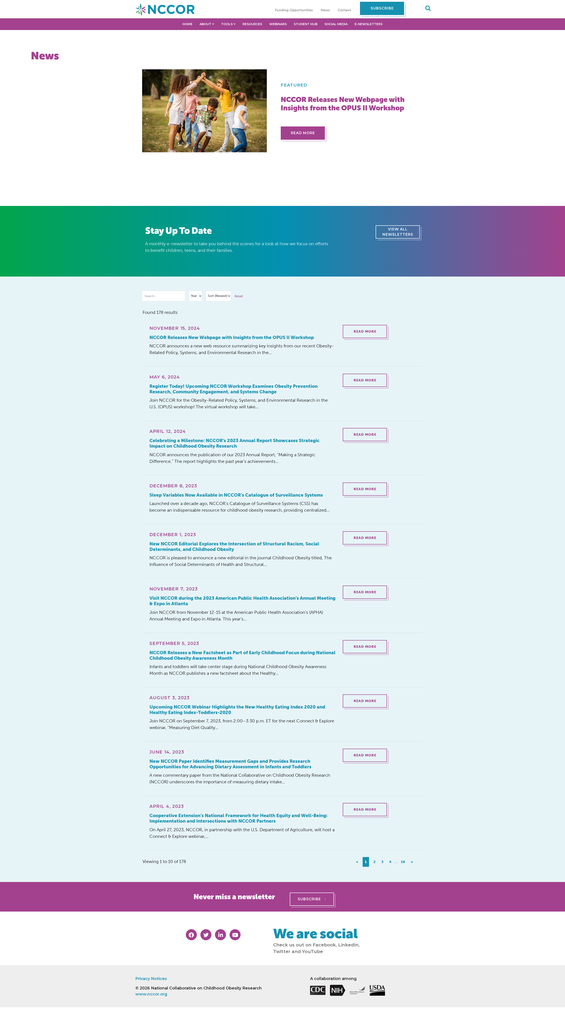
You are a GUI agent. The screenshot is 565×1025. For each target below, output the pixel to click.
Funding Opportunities (294, 10)
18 (403, 862)
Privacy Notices (151, 978)
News (325, 10)
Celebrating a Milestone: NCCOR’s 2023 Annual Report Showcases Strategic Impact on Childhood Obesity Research (234, 443)
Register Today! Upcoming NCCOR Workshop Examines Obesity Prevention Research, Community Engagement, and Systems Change (233, 388)
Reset (239, 296)
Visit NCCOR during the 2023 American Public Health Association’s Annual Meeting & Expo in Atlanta (242, 600)
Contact (344, 10)
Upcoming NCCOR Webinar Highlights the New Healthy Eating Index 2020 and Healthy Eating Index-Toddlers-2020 (237, 709)
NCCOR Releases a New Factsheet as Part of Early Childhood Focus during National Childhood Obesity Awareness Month (242, 655)
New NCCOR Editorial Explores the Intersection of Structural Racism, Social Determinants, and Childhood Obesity (234, 546)
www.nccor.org (151, 994)
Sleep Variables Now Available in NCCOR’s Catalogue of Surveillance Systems (236, 495)
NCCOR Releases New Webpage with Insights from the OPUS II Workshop (231, 337)
